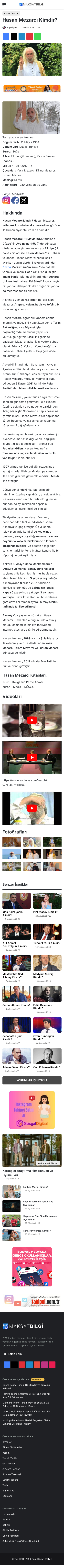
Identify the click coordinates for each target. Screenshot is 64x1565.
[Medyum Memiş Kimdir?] (47, 963)
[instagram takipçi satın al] (32, 1300)
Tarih (5, 1485)
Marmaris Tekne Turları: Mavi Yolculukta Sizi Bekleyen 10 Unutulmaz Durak (25, 1404)
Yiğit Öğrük (12, 27)
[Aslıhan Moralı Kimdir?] (11, 1191)
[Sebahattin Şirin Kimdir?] (16, 1025)
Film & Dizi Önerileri (12, 1447)
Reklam (6, 1524)
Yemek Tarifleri (10, 1458)
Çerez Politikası (10, 1535)
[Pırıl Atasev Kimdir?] (47, 901)
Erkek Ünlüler (11, 13)
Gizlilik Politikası (10, 1530)
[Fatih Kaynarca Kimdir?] (47, 994)
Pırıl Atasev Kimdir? (45, 911)
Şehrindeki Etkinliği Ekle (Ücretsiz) (20, 1541)
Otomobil (7, 1495)
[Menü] (4, 5)
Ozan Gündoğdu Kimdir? (43, 1037)
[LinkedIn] (22, 36)
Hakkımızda (8, 1514)
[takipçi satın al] (32, 88)
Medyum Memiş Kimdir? (43, 975)
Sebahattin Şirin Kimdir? (12, 1037)
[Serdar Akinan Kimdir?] (16, 994)
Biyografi (7, 1441)
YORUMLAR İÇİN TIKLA (32, 1080)
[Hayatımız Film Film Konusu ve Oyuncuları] (11, 1221)
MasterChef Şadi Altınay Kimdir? (12, 975)
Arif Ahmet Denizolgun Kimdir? (14, 944)
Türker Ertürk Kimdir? (46, 943)
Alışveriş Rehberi (11, 1468)
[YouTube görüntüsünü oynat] (32, 720)
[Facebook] (6, 36)
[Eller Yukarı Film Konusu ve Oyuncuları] (11, 1206)
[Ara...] (60, 5)
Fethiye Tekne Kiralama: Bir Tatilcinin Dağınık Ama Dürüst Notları (26, 1395)
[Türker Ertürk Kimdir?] (47, 932)
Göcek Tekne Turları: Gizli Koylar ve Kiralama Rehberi (26, 1387)
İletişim (6, 1519)
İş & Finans (8, 1490)
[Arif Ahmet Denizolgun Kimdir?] (16, 932)
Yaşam (6, 1452)
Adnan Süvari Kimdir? (16, 1067)
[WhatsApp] (37, 36)
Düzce (6, 267)
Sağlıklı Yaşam (10, 1479)
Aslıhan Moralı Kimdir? (35, 1187)
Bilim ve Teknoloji (11, 1474)
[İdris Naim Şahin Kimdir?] (16, 901)
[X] (14, 36)
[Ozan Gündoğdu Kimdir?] (47, 1025)
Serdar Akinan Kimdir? (16, 1005)
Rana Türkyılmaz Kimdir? (37, 1230)
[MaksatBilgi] (32, 4)
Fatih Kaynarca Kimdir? (42, 1006)
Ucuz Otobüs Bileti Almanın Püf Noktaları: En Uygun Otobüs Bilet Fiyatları (26, 1413)
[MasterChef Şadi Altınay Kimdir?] (16, 963)
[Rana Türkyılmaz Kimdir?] (11, 1235)
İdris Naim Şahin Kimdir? (12, 913)
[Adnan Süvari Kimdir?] (16, 1056)
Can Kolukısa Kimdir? (46, 1067)
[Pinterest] (29, 36)
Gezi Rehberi (9, 1463)
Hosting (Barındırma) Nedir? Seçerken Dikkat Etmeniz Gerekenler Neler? (26, 1422)
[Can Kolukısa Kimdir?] (47, 1056)
